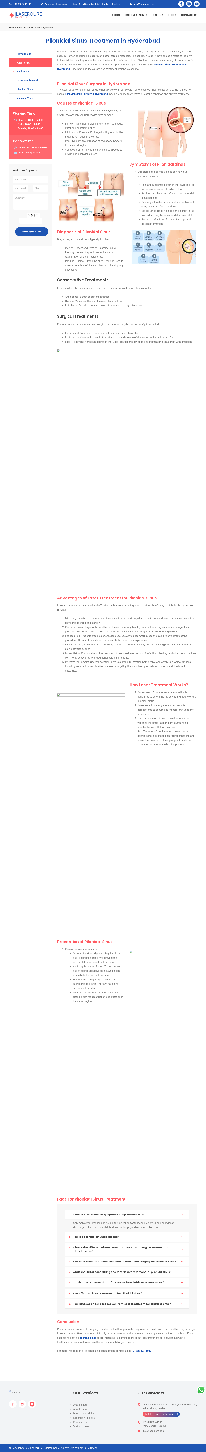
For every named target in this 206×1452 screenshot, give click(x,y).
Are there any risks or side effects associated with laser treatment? (116, 1282)
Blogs (172, 15)
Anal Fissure (23, 71)
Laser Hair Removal (27, 80)
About (116, 15)
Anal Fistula (23, 62)
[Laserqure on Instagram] (189, 4)
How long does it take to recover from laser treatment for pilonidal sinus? (119, 1304)
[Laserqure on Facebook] (181, 4)
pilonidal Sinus (25, 89)
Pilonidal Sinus (81, 1422)
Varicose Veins (25, 98)
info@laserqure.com (144, 4)
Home (11, 27)
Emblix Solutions (87, 1448)
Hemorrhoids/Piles (83, 1413)
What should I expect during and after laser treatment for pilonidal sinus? (119, 1272)
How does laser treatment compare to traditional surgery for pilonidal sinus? (122, 1261)
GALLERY (158, 15)
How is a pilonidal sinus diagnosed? (93, 1237)
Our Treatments (136, 15)
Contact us (189, 15)
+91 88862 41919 (22, 4)
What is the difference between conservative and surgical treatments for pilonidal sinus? (120, 1249)
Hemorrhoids (24, 53)
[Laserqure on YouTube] (197, 4)
